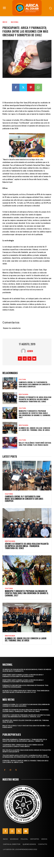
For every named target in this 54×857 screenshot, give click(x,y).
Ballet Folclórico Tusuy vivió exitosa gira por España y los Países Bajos (35, 443)
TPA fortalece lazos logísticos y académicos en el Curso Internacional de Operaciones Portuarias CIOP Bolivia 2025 (26, 756)
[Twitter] (23, 87)
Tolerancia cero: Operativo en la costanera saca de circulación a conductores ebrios (23, 745)
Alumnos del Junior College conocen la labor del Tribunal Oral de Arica (34, 429)
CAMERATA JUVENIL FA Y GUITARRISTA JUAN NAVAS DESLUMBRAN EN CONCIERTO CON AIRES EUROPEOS (34, 384)
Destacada (23, 394)
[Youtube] (34, 358)
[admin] (24, 351)
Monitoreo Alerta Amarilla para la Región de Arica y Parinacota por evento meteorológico (23, 675)
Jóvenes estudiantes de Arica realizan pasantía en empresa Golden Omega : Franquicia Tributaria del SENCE (35, 399)
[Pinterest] (31, 87)
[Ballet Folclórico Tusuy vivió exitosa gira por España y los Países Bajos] (10, 443)
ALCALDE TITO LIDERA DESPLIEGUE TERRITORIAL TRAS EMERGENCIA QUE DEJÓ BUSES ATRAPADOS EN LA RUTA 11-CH (26, 691)
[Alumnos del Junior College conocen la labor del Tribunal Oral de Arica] (10, 428)
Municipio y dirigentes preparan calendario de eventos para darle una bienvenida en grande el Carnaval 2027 (34, 414)
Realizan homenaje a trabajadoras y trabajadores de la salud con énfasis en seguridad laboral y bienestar (25, 740)
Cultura (22, 379)
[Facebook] (15, 87)
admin (30, 351)
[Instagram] (25, 358)
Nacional (15, 22)
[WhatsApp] (38, 87)
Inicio (5, 22)
